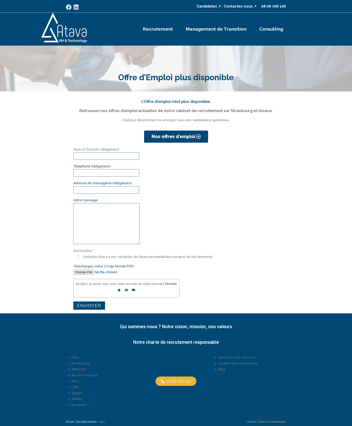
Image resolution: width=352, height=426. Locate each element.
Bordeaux (79, 405)
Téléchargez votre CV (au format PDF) (103, 266)
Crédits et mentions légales (271, 422)
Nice (75, 381)
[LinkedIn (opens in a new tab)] (76, 7)
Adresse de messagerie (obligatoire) (102, 183)
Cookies (250, 422)
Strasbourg (80, 363)
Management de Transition (216, 29)
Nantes (77, 399)
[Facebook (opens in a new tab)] (69, 7)
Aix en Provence (84, 375)
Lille (75, 387)
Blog (221, 369)
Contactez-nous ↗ (240, 6)
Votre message (85, 200)
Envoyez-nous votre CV (236, 357)
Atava (102, 422)
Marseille (79, 369)
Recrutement (158, 29)
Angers (77, 393)
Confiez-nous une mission (238, 363)
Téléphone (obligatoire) (91, 166)
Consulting (271, 29)
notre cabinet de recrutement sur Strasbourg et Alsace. (218, 110)
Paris (75, 357)
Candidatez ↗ (209, 6)
